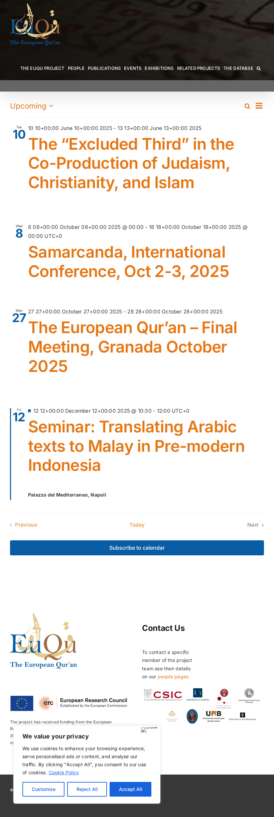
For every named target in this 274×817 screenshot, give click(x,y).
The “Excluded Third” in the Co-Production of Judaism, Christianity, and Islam (131, 163)
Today (137, 525)
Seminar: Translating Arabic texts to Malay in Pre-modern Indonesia (136, 446)
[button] (259, 68)
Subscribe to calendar (137, 548)
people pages (173, 676)
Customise (43, 789)
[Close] (149, 729)
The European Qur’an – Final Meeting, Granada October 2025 (133, 346)
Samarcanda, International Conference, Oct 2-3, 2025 (128, 261)
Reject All (87, 789)
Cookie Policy (64, 772)
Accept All (130, 789)
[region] (86, 764)
